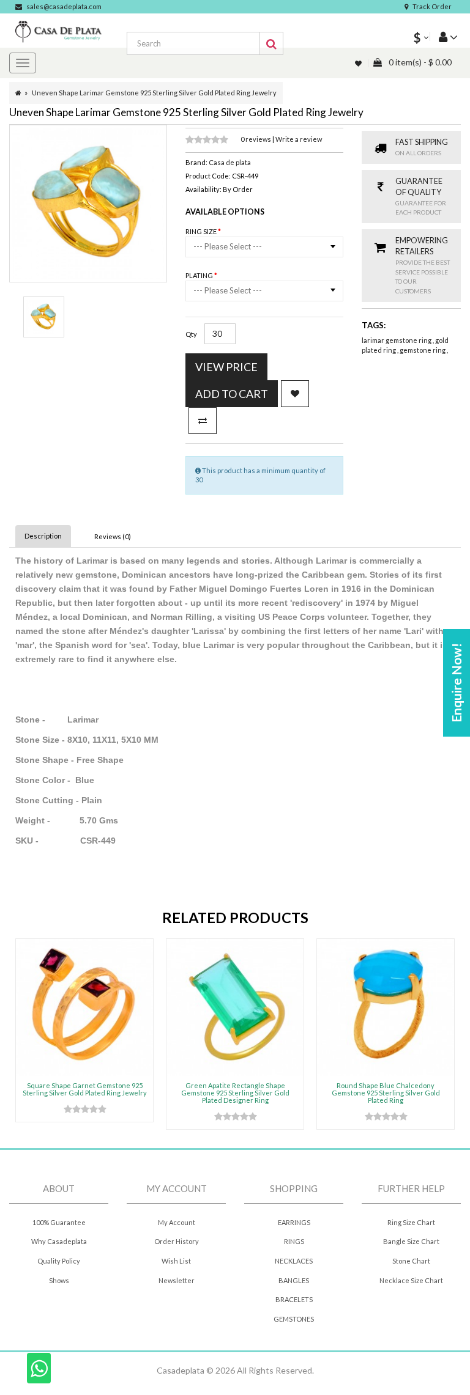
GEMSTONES (294, 1319)
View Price (226, 367)
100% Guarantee (59, 1222)
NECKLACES (294, 1261)
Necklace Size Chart (411, 1280)
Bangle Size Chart (411, 1241)
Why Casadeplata (59, 1241)
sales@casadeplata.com (64, 6)
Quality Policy (58, 1261)
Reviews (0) (112, 536)
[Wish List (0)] (359, 63)
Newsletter (177, 1280)
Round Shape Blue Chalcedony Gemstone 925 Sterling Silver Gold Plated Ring (386, 1092)
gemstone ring (423, 350)
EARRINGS (294, 1222)
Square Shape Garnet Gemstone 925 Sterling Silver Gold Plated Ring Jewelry (85, 1089)
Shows (59, 1280)
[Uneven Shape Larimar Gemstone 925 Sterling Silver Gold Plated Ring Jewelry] (43, 316)
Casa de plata (230, 162)
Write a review (298, 139)
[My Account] (444, 36)
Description (43, 536)
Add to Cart (231, 393)
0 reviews (256, 139)
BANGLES (293, 1280)
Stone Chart (411, 1261)
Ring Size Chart (411, 1222)
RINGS (294, 1241)
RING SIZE (201, 231)
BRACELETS (294, 1299)
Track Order (432, 6)
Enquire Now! (456, 683)
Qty (191, 334)
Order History (176, 1241)
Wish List (176, 1261)
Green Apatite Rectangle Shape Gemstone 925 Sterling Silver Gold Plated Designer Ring (235, 1092)
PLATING (199, 275)
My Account (176, 1222)
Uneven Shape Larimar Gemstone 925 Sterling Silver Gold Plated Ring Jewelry (154, 93)
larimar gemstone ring (397, 340)
